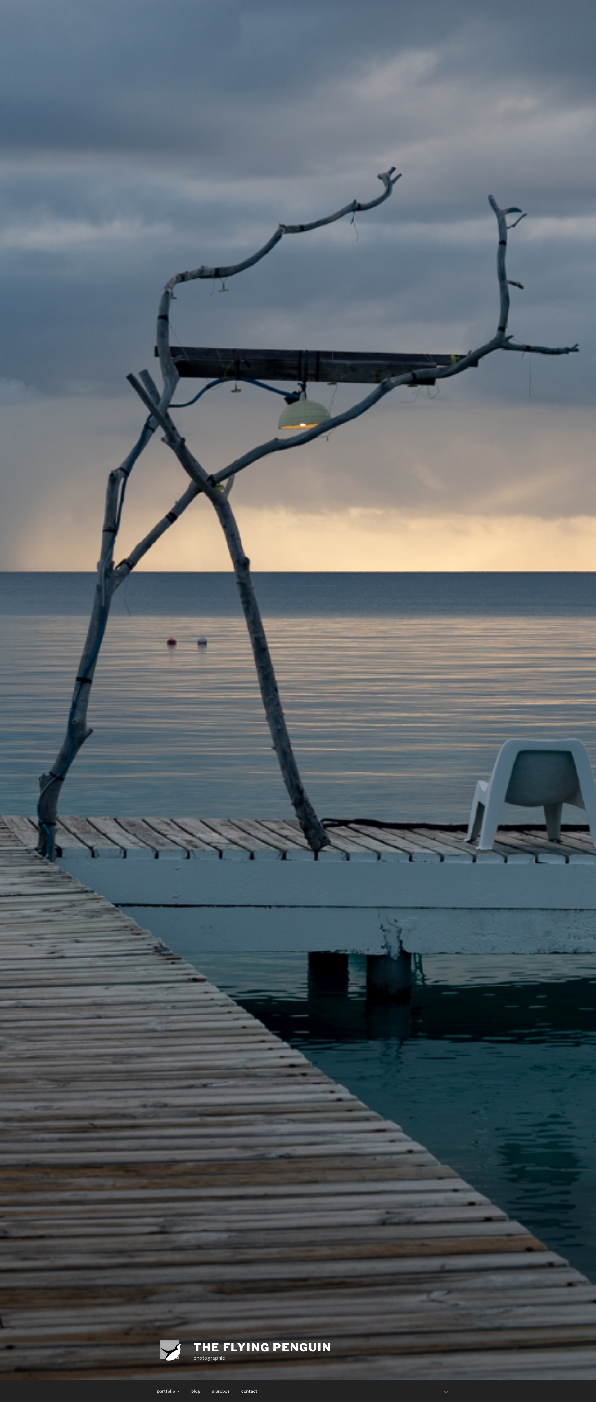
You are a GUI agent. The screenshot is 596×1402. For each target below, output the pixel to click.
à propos (220, 1391)
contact (249, 1391)
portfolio (166, 1391)
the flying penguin (262, 1347)
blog (195, 1391)
